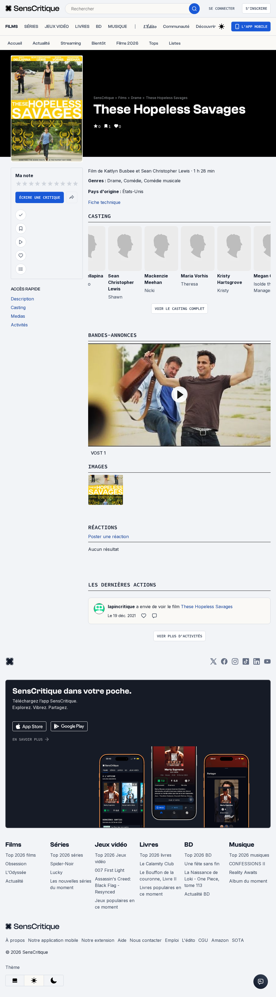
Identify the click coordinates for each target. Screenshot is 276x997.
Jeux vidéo (111, 844)
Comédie (132, 180)
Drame (136, 98)
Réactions (102, 527)
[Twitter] (213, 663)
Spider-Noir (62, 863)
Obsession (15, 863)
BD (188, 844)
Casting (99, 216)
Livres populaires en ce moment (160, 891)
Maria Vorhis (194, 276)
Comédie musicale (162, 180)
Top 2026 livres (155, 855)
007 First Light (109, 870)
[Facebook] (224, 663)
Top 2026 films (20, 855)
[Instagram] (235, 663)
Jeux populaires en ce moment (114, 904)
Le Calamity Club (157, 863)
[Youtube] (267, 663)
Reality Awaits (243, 872)
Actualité (14, 881)
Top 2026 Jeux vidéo (110, 858)
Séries (59, 844)
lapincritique (121, 606)
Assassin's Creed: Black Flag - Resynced (113, 885)
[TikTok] (246, 663)
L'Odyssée (15, 872)
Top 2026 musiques (249, 855)
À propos (15, 940)
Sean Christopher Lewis (121, 282)
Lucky (56, 872)
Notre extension (97, 940)
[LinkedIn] (256, 663)
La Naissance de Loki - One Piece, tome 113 (201, 879)
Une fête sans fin (201, 863)
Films (122, 98)
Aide (122, 940)
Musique (241, 844)
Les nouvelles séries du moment (70, 884)
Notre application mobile (53, 940)
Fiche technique (104, 202)
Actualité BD (197, 894)
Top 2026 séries (66, 855)
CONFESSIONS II (247, 863)
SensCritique (104, 98)
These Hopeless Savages (167, 98)
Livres (149, 844)
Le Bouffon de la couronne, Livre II (158, 876)
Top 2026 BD (198, 855)
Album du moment (248, 881)
